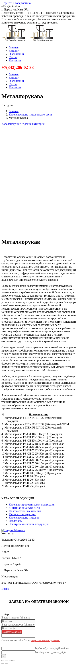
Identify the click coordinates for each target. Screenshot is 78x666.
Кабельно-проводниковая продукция (31, 504)
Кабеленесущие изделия (24, 517)
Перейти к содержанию (16, 3)
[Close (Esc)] (2, 660)
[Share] (6, 660)
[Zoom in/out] (13, 660)
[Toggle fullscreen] (10, 660)
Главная (14, 111)
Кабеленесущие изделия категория (30, 114)
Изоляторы (15, 520)
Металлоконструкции (22, 514)
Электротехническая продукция (28, 524)
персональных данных (45, 640)
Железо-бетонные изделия (25, 511)
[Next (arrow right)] (6, 663)
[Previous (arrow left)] (2, 663)
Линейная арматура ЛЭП (24, 507)
